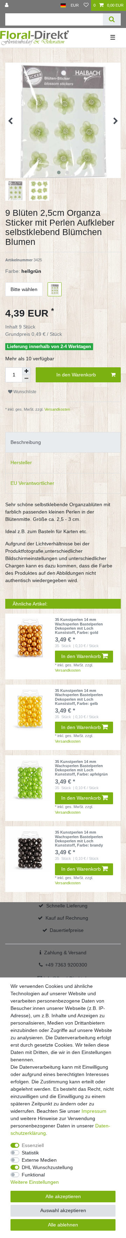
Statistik (30, 1152)
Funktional (33, 1174)
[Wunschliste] (86, 5)
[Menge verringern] (26, 378)
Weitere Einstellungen (34, 1182)
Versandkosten (56, 409)
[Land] (63, 5)
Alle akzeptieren (63, 1196)
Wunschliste (24, 391)
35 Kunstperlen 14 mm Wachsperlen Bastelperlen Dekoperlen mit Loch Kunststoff (79, 626)
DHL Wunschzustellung (47, 1167)
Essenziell (33, 1145)
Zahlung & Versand (65, 952)
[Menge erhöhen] (26, 371)
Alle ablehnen (63, 1225)
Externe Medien (39, 1160)
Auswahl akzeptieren (63, 1210)
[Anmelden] (7, 5)
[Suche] (112, 19)
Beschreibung (25, 442)
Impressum (94, 1111)
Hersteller (21, 462)
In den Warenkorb (76, 374)
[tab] (63, 442)
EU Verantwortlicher (32, 483)
